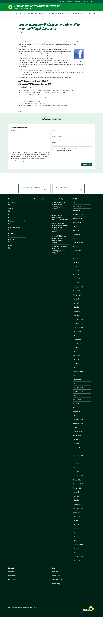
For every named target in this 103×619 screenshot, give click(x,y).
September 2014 (78, 432)
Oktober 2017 (77, 351)
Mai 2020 (76, 271)
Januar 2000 (76, 560)
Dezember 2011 (78, 508)
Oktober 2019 (77, 291)
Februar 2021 (77, 251)
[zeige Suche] (92, 1)
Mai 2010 (76, 548)
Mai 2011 (76, 528)
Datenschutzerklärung (17, 161)
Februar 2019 (77, 311)
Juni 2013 (76, 464)
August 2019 (77, 295)
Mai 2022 (76, 231)
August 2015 (77, 399)
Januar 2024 (76, 202)
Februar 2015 (77, 411)
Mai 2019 (76, 303)
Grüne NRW (11, 576)
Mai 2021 (76, 247)
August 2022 (77, 223)
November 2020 (78, 259)
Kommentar (14, 130)
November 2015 (78, 391)
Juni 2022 (76, 227)
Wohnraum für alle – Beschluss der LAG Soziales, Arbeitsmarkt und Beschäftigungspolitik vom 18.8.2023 (60, 227)
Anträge (10, 209)
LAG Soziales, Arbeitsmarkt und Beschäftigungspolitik (36, 6)
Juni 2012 (76, 492)
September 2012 (78, 484)
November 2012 (78, 476)
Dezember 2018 (78, 319)
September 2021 (78, 243)
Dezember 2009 (78, 556)
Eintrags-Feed (56, 576)
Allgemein (20, 111)
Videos (10, 246)
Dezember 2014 (78, 420)
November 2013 (78, 456)
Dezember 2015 (78, 387)
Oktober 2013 (77, 460)
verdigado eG (34, 607)
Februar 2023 (77, 210)
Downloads (11, 215)
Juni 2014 (76, 444)
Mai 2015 (76, 403)
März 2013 (76, 468)
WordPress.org (56, 584)
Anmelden (55, 572)
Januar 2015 (76, 416)
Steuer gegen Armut (68, 189)
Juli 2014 (76, 440)
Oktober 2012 (77, 480)
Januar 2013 (76, 472)
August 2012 (77, 488)
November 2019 (78, 287)
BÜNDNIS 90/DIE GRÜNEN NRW (23, 8)
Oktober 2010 (77, 540)
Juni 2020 (76, 267)
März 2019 (76, 307)
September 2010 (78, 544)
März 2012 (76, 500)
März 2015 (76, 407)
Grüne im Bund (12, 572)
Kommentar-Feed (57, 580)
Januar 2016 (76, 383)
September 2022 (78, 218)
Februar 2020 (77, 279)
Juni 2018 (76, 335)
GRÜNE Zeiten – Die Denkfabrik (34, 189)
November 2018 (78, 323)
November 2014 (78, 424)
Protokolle (11, 239)
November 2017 (78, 347)
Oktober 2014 (77, 428)
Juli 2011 (76, 520)
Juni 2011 (76, 524)
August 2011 (77, 516)
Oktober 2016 (77, 367)
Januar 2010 (76, 552)
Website (54, 143)
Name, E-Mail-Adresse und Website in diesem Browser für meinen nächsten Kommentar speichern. (72, 149)
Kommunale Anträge (14, 227)
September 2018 (78, 327)
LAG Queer (11, 580)
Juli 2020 (76, 263)
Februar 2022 (77, 235)
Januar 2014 (76, 452)
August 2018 (77, 331)
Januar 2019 (76, 315)
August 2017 (77, 355)
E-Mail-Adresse (57, 137)
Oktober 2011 (77, 512)
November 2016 (78, 363)
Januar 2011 (76, 536)
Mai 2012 (76, 496)
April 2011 (76, 532)
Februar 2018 (77, 339)
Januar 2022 (76, 239)
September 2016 (78, 371)
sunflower (20, 607)
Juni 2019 (76, 299)
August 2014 (77, 436)
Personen (11, 233)
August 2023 (77, 206)
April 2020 (76, 275)
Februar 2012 (77, 504)
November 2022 (78, 214)
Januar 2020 (76, 283)
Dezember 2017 (78, 343)
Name (54, 130)
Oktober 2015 (77, 395)
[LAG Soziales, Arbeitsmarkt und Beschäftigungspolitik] (10, 7)
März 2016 (76, 375)
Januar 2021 (76, 255)
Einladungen (12, 221)
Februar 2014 (77, 448)
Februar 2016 (77, 379)
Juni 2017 (76, 359)
